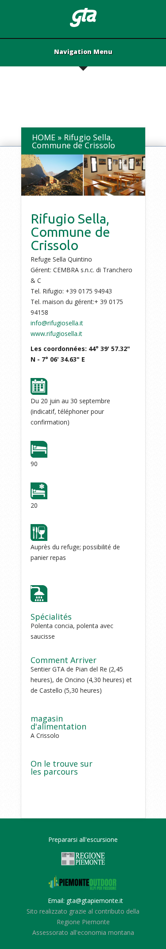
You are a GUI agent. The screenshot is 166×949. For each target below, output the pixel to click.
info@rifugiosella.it (57, 323)
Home (43, 137)
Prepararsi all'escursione (83, 839)
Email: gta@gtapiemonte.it (85, 900)
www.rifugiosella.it (56, 333)
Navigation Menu (83, 52)
